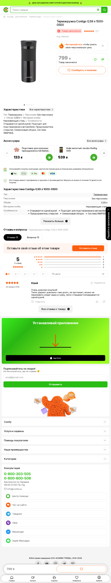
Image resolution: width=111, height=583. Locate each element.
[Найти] (104, 10)
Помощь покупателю (16, 440)
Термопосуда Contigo (52, 17)
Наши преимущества (16, 449)
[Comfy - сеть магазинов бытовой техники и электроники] (5, 10)
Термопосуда (35, 17)
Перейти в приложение (108, 225)
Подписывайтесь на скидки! (19, 368)
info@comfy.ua (15, 489)
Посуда (10, 17)
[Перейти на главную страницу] (4, 17)
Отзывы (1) (12, 237)
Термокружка (100, 194)
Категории (10, 458)
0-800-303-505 (17, 474)
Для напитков (21, 17)
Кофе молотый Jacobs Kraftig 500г (81, 149)
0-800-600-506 (17, 478)
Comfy (7, 421)
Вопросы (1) (33, 237)
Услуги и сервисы (14, 431)
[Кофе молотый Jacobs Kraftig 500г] (61, 150)
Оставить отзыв (88, 248)
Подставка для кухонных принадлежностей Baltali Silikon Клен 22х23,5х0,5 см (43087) (36, 149)
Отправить (55, 384)
